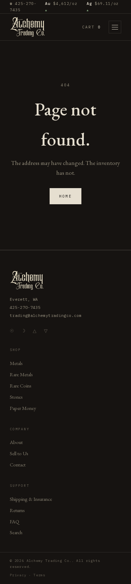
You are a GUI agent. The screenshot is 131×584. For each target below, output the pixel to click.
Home (65, 196)
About (16, 442)
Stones (16, 396)
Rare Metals (21, 374)
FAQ (14, 521)
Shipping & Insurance (31, 499)
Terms (39, 575)
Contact (18, 464)
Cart (91, 27)
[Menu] (115, 27)
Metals (16, 363)
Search (16, 532)
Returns (17, 510)
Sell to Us (19, 453)
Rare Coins (20, 385)
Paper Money (23, 408)
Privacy (18, 575)
